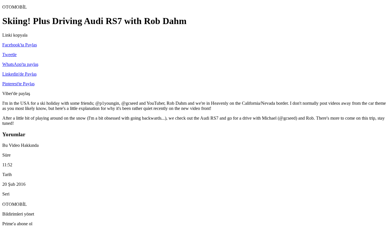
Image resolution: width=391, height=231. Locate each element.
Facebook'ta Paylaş (19, 44)
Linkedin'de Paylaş (19, 74)
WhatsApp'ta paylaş (20, 64)
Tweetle (9, 54)
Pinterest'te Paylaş (18, 83)
